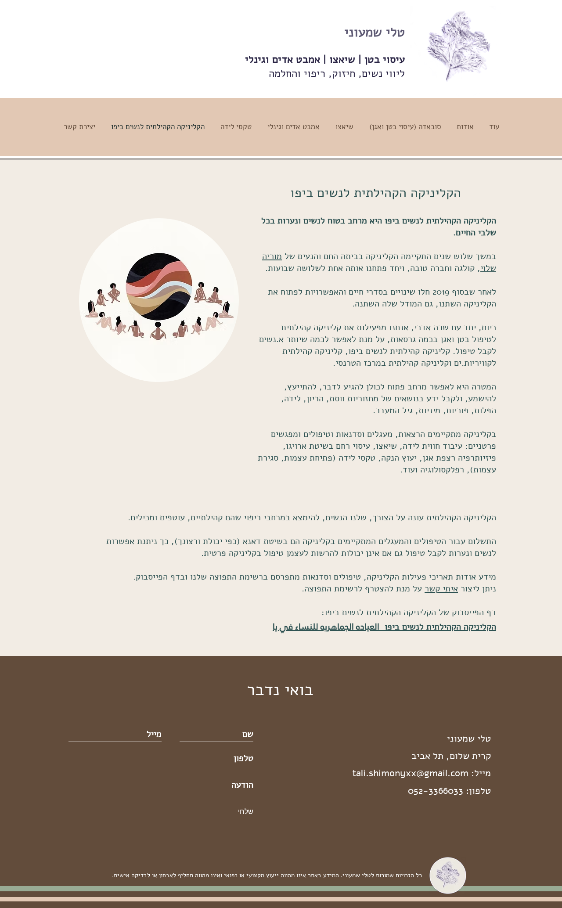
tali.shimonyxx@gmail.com (410, 773)
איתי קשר (441, 589)
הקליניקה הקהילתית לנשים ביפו (437, 627)
